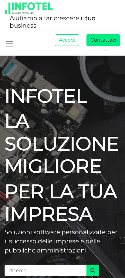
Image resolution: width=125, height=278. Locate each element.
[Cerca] (92, 270)
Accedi (67, 40)
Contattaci (103, 40)
